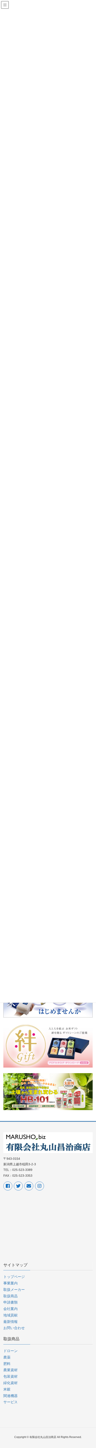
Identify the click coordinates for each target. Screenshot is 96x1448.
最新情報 (10, 1322)
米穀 (6, 1389)
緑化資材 (10, 1383)
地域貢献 (10, 1315)
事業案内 (10, 1283)
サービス (10, 1402)
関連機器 (10, 1396)
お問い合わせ (14, 1328)
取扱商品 (10, 1296)
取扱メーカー (14, 1290)
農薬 (6, 1357)
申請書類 (10, 1302)
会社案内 (10, 1309)
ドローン (10, 1351)
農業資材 (10, 1370)
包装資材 (10, 1376)
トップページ (14, 1277)
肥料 (6, 1364)
